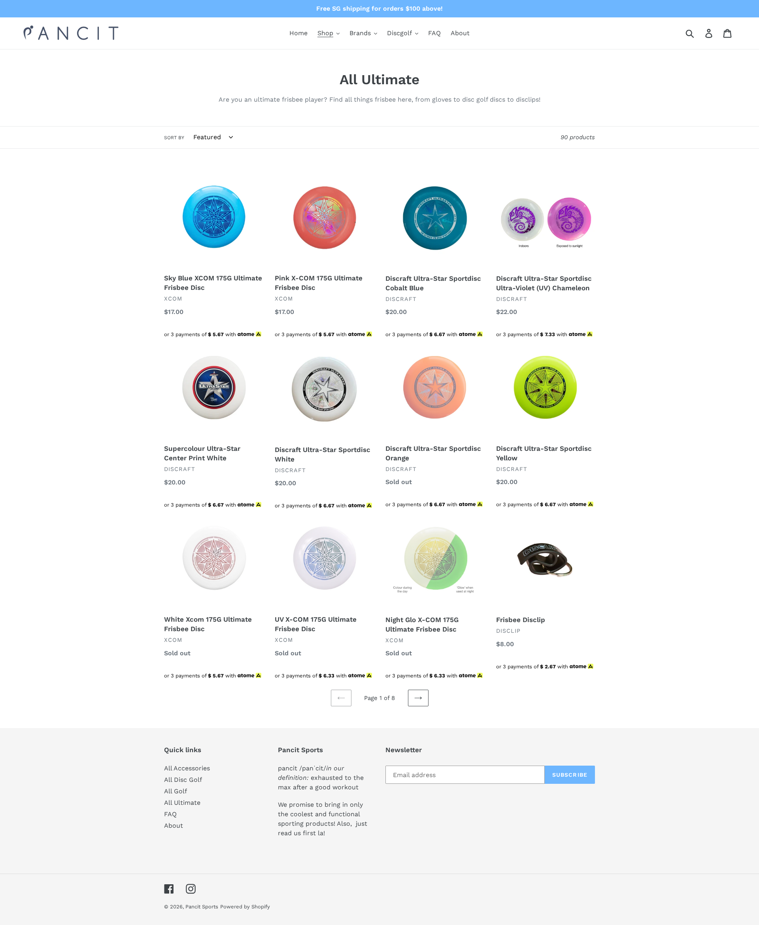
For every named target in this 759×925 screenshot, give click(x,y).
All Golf (175, 791)
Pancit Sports (201, 907)
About (173, 825)
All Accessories (187, 768)
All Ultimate (182, 802)
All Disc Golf (183, 779)
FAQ (170, 814)
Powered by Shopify (245, 907)
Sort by (174, 137)
